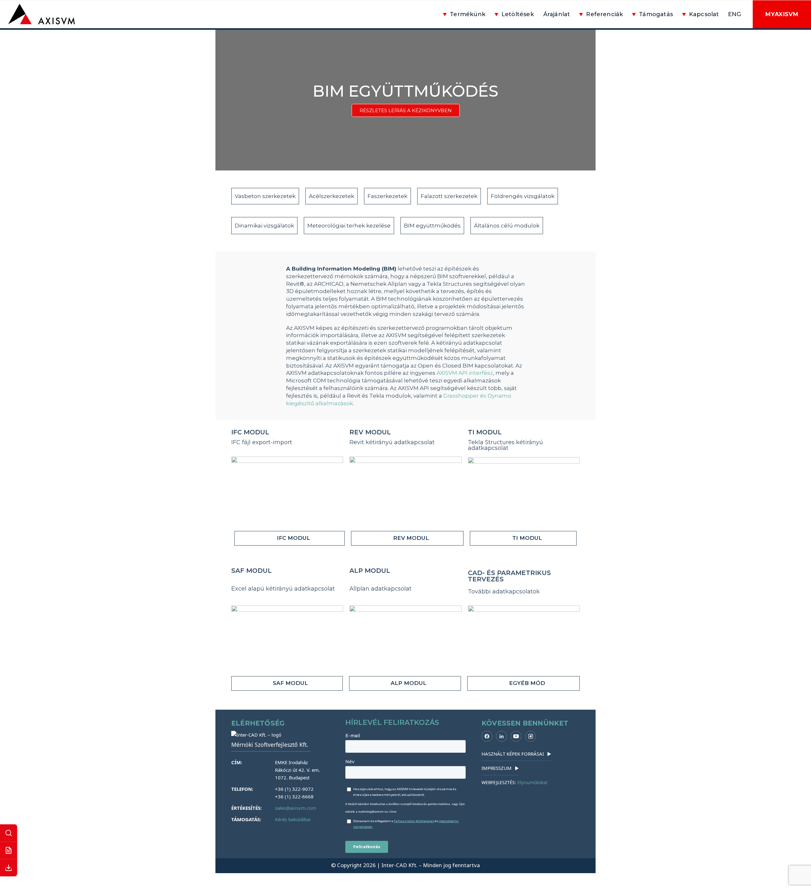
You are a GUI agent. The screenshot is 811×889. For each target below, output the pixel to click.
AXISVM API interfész (465, 373)
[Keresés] (8, 833)
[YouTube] (516, 736)
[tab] (289, 538)
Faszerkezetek (387, 196)
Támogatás (656, 14)
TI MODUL (485, 432)
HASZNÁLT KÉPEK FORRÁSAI (516, 754)
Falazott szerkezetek (449, 196)
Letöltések (517, 14)
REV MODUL (370, 432)
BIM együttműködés (432, 225)
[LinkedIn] (501, 736)
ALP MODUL (369, 570)
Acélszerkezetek (331, 196)
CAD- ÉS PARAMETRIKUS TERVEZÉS (509, 576)
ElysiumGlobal (532, 782)
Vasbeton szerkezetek (265, 196)
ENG (734, 14)
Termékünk (467, 14)
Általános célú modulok (507, 225)
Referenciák (604, 14)
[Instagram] (530, 736)
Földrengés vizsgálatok (522, 196)
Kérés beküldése (292, 819)
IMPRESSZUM (500, 768)
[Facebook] (487, 736)
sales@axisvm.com (295, 808)
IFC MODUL (250, 432)
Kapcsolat (704, 14)
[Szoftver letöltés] (8, 867)
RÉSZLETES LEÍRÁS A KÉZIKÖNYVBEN (406, 110)
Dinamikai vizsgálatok (264, 225)
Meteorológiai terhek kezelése (349, 225)
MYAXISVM (781, 14)
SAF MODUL (251, 570)
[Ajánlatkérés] (8, 850)
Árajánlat (556, 14)
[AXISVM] (45, 14)
